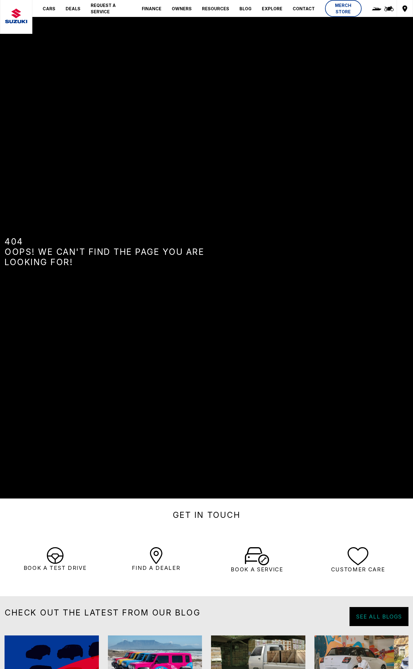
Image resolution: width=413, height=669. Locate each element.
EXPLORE (272, 8)
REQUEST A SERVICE (103, 8)
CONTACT (304, 8)
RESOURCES (215, 8)
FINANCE (151, 8)
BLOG (245, 8)
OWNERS (182, 8)
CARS (49, 8)
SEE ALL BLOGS (379, 616)
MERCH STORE (343, 8)
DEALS (73, 8)
